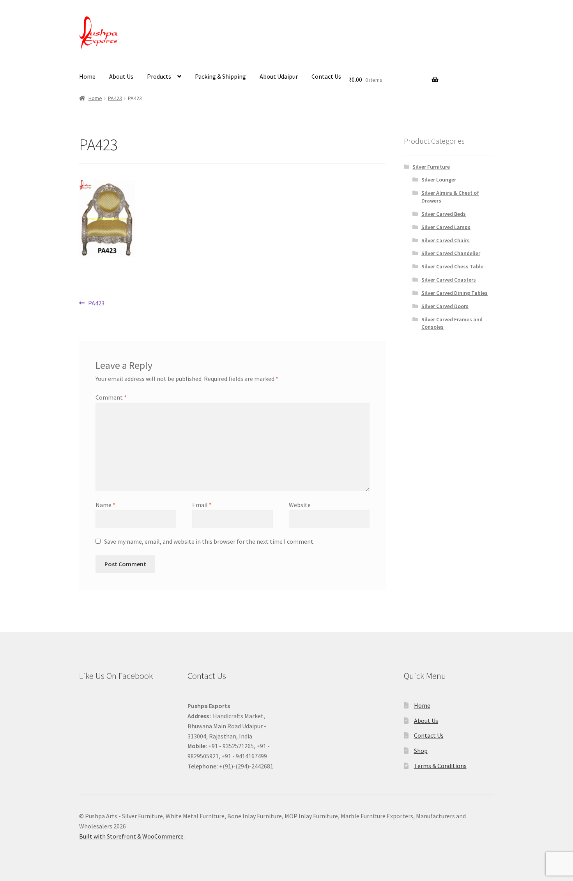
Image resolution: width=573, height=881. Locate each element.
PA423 (115, 98)
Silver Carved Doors (445, 306)
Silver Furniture (431, 166)
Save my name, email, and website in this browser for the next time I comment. (209, 541)
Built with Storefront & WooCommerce (131, 836)
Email (202, 505)
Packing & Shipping (220, 76)
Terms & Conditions (440, 766)
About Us (121, 76)
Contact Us (326, 76)
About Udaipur (279, 76)
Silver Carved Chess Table (452, 266)
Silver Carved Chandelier (450, 253)
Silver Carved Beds (443, 213)
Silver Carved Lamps (445, 227)
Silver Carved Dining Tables (454, 292)
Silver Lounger (438, 179)
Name (105, 505)
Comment (111, 397)
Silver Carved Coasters (448, 279)
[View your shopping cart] (393, 70)
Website (300, 505)
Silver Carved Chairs (445, 240)
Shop (421, 750)
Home (87, 76)
